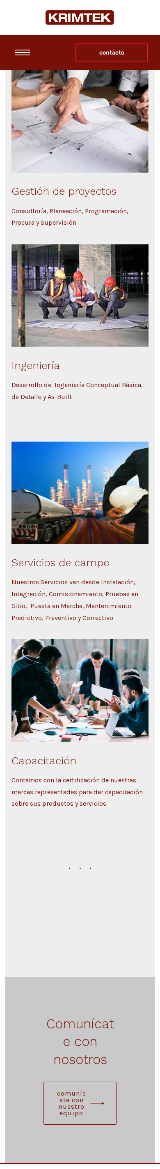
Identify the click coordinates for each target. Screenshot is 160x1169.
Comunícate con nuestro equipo (71, 1103)
